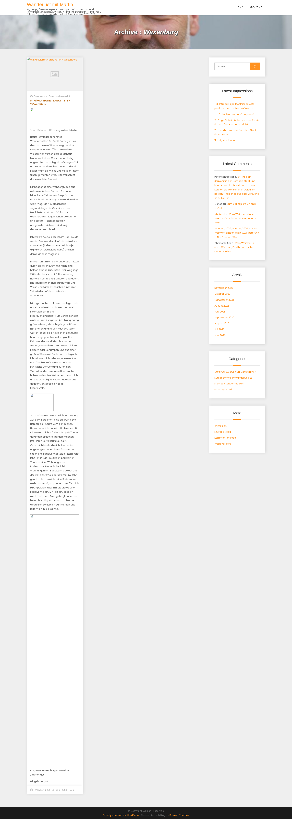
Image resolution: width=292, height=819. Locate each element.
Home (239, 7)
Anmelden (220, 426)
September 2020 (224, 317)
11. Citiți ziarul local (224, 140)
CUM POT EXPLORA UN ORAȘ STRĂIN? (235, 372)
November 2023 (223, 288)
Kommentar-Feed (225, 437)
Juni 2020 (220, 335)
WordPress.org (222, 443)
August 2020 (221, 323)
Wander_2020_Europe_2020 (51, 790)
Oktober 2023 (222, 293)
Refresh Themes (179, 815)
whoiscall (219, 214)
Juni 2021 (219, 311)
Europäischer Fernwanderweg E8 (52, 96)
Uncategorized (223, 389)
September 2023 (224, 299)
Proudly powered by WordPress (121, 815)
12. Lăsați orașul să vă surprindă (234, 114)
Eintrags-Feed (222, 432)
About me (255, 7)
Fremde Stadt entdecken (229, 383)
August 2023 (221, 305)
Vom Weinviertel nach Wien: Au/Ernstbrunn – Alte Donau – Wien (235, 218)
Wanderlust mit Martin (50, 4)
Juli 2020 (219, 329)
